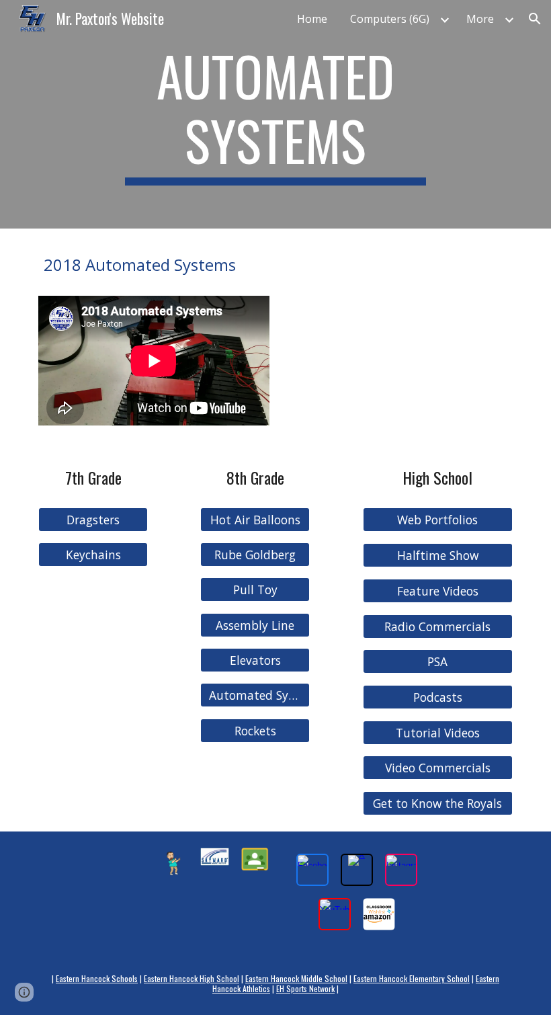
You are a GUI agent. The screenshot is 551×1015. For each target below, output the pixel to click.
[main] (276, 114)
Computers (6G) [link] (389, 18)
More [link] (480, 18)
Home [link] (312, 18)
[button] (535, 19)
